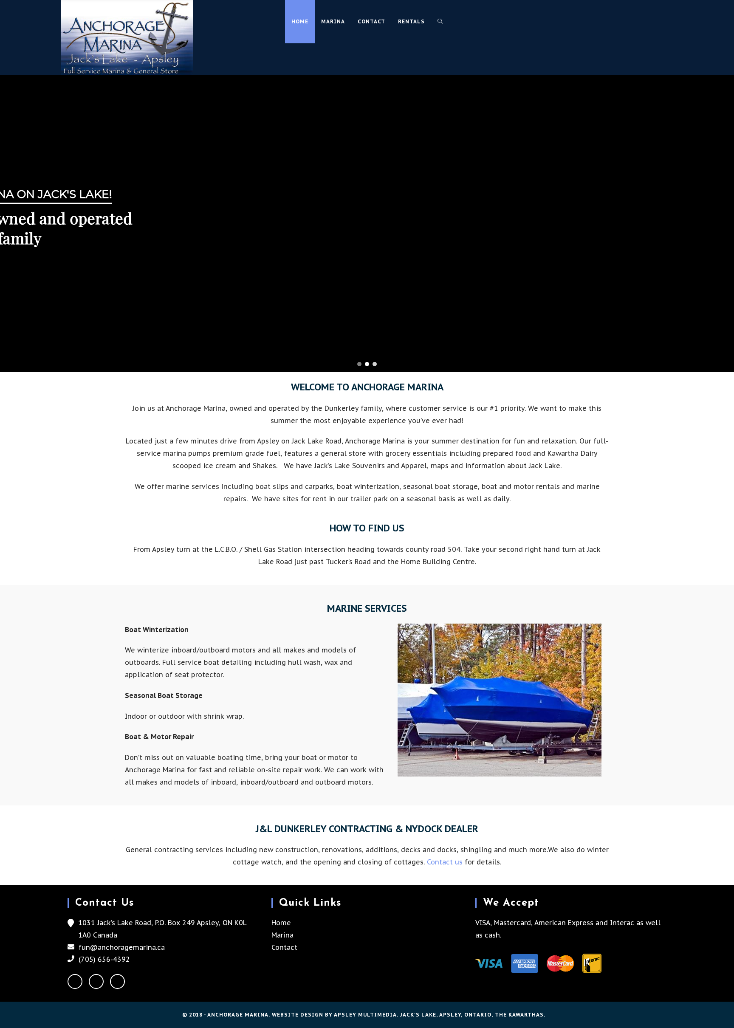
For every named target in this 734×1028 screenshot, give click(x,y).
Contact (284, 947)
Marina (282, 935)
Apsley (450, 1014)
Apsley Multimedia (365, 1014)
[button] (359, 364)
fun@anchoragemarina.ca (122, 947)
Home (281, 922)
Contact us (445, 862)
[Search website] (440, 21)
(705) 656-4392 (104, 959)
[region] (367, 223)
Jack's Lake (418, 1014)
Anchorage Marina (237, 1014)
